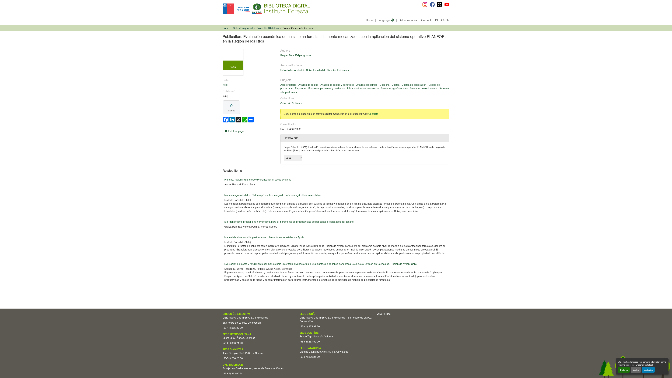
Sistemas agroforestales (394, 88)
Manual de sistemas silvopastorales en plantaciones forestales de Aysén (264, 237)
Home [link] (226, 28)
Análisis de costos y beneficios (337, 84)
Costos (396, 84)
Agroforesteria (288, 84)
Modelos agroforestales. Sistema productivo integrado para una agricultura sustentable (272, 195)
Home (369, 20)
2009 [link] (225, 85)
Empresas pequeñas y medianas (326, 88)
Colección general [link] (243, 28)
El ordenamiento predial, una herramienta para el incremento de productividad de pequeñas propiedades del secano (289, 221)
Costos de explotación (414, 84)
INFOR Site (442, 20)
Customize (648, 369)
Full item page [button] (235, 131)
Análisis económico (367, 84)
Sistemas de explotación (424, 88)
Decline (636, 369)
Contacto (373, 113)
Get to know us (408, 20)
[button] (251, 8)
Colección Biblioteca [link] (268, 28)
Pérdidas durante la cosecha (363, 88)
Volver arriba (384, 314)
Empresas (301, 88)
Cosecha (385, 84)
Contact (426, 20)
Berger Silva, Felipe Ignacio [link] (295, 55)
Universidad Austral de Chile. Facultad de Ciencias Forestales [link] (314, 70)
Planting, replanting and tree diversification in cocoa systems (257, 179)
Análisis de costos (308, 84)
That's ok (624, 369)
